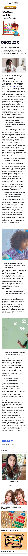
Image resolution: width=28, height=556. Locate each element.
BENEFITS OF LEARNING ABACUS (11, 530)
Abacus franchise (13, 86)
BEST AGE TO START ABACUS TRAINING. (11, 508)
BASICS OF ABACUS (8, 551)
